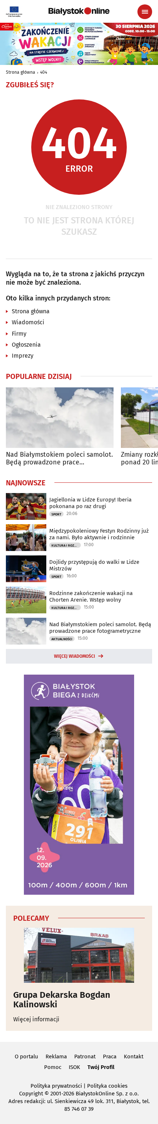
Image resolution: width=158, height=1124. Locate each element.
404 (43, 72)
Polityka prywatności (56, 1086)
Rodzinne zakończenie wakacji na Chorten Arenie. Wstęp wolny (91, 596)
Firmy (19, 333)
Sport (56, 514)
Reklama (56, 1056)
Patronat (85, 1056)
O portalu (26, 1056)
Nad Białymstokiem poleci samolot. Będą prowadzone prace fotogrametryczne (59, 459)
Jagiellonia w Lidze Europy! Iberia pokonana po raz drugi (90, 503)
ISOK (74, 1067)
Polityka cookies (107, 1086)
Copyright (31, 1093)
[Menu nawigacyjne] (144, 11)
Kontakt (133, 1056)
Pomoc (52, 1067)
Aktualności (61, 639)
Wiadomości (28, 322)
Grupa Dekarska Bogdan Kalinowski (61, 1000)
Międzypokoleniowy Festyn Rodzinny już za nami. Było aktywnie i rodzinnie (99, 534)
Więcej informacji (36, 1019)
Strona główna (20, 72)
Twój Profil (100, 1067)
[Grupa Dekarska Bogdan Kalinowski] (79, 955)
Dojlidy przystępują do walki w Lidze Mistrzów (94, 565)
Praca (109, 1056)
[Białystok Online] (79, 11)
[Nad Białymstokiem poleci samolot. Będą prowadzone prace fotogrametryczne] (60, 417)
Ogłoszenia (26, 344)
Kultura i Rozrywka (66, 545)
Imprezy (22, 355)
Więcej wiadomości (74, 656)
